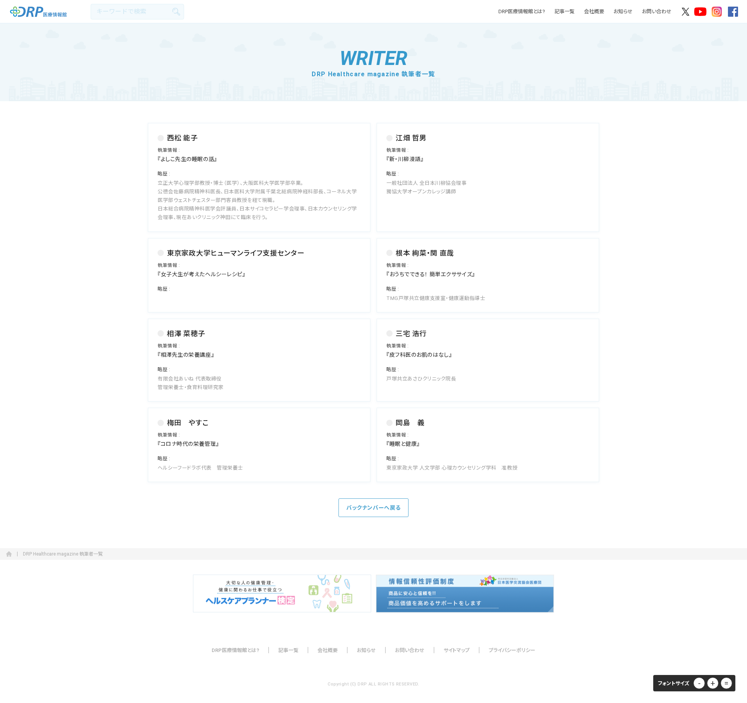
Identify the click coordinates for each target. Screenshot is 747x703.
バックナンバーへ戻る (373, 508)
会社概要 (594, 11)
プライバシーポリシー (512, 650)
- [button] (699, 683)
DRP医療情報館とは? (521, 11)
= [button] (726, 683)
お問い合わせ (657, 11)
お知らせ (623, 11)
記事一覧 (564, 11)
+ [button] (712, 683)
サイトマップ (457, 650)
